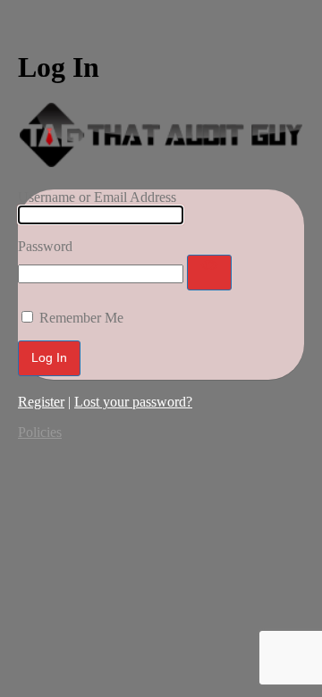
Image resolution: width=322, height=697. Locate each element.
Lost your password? (133, 401)
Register (41, 401)
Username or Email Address (97, 197)
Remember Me (81, 317)
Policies (40, 432)
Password (45, 246)
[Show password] (209, 272)
